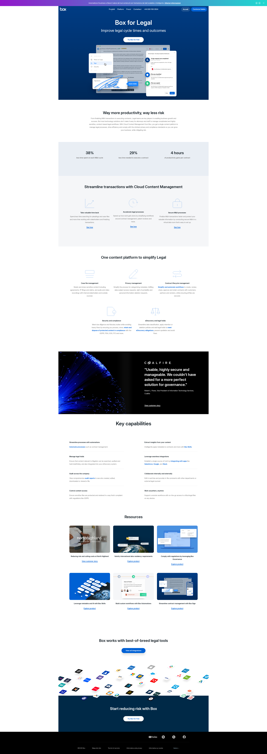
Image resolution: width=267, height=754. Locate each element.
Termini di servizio (114, 748)
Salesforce (148, 464)
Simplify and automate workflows (171, 287)
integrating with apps (179, 461)
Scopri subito (175, 4)
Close (263, 3)
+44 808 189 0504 (151, 9)
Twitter (174, 737)
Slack (165, 464)
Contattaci (137, 9)
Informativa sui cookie (156, 748)
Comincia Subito (199, 9)
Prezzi (128, 9)
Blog (163, 737)
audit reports (90, 478)
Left (256, 3)
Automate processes (77, 447)
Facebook (184, 737)
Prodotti (112, 9)
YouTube (153, 737)
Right (259, 3)
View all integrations (133, 651)
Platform (120, 9)
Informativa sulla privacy (134, 748)
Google (156, 464)
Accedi (185, 9)
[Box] (63, 9)
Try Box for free (133, 40)
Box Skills (188, 447)
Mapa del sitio (96, 748)
